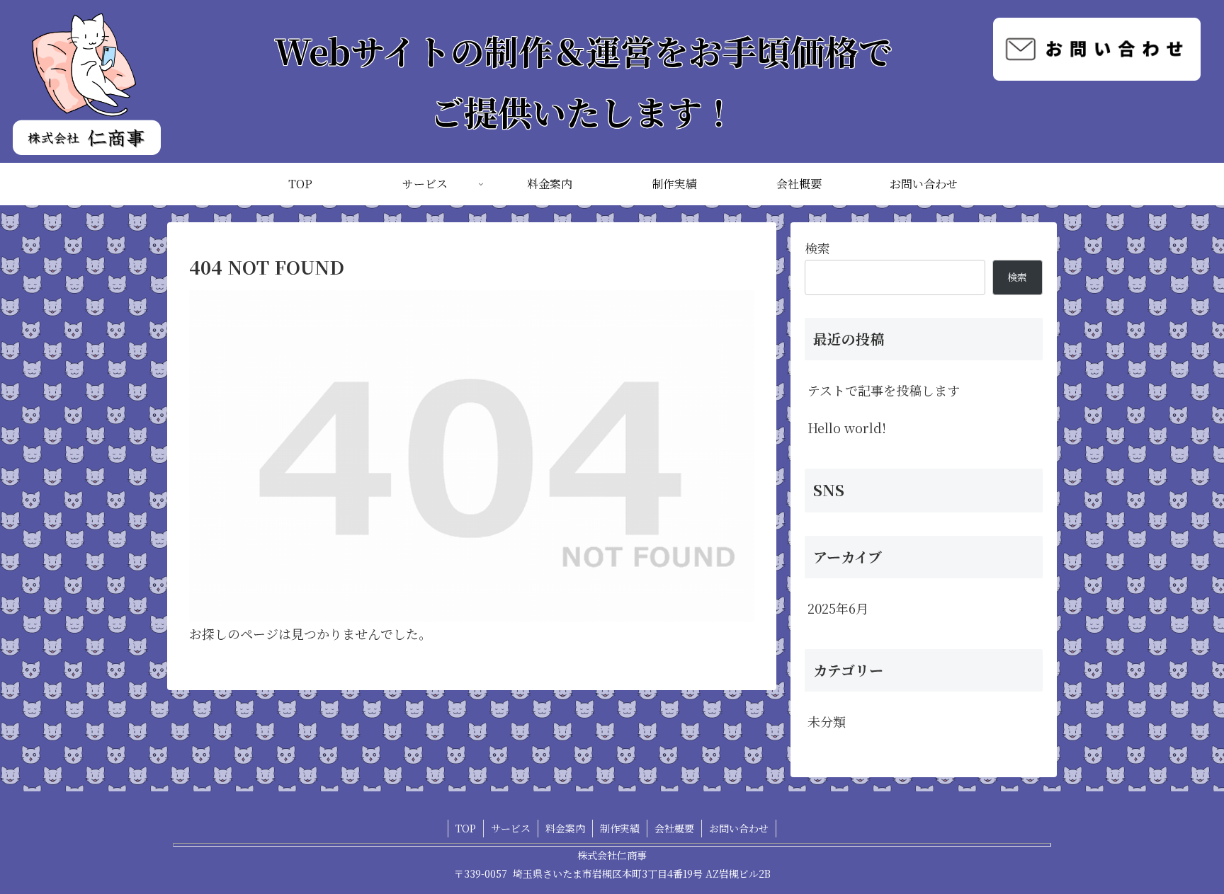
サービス (511, 828)
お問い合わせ (739, 828)
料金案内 (565, 828)
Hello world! (847, 427)
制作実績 (620, 828)
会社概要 (674, 828)
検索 (817, 248)
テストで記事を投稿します (884, 390)
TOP (465, 828)
